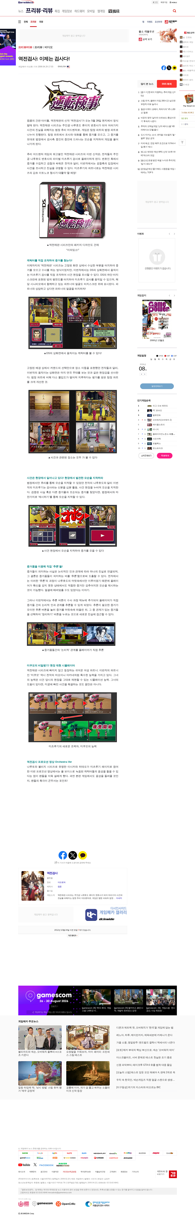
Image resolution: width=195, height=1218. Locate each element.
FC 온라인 (157, 410)
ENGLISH (62, 66)
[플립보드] (99, 1157)
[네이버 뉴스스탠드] (64, 1164)
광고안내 (44, 1172)
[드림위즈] (170, 1153)
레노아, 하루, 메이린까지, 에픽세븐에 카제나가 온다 (144, 1035)
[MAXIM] (142, 1153)
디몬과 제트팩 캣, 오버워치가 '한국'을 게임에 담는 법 (144, 1027)
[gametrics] (25, 1157)
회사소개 (21, 1172)
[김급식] (55, 1157)
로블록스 (157, 443)
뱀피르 (186, 47)
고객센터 (113, 1172)
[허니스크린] (70, 1157)
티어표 (186, 75)
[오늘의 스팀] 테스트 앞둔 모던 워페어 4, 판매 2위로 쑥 (145, 1072)
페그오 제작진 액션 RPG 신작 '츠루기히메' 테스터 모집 (158, 154)
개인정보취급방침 (69, 1172)
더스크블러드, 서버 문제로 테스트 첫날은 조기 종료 (144, 1057)
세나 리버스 (188, 51)
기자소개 (135, 1172)
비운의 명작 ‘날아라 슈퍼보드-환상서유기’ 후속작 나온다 (158, 119)
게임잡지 (141, 295)
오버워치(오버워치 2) (162, 420)
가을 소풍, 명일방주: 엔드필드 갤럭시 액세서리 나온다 (145, 1042)
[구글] (40, 1153)
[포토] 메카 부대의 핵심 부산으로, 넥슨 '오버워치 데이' (145, 1050)
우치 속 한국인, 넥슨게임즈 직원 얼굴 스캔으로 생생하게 (146, 1080)
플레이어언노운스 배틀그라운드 (167, 434)
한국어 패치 (188, 80)
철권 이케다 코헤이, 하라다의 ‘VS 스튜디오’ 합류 (159, 111)
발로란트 (157, 415)
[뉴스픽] (85, 1157)
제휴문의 (32, 1172)
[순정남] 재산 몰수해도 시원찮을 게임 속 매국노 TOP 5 (159, 171)
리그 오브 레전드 (160, 406)
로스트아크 (158, 448)
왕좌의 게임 (188, 42)
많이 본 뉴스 (147, 84)
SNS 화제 (167, 84)
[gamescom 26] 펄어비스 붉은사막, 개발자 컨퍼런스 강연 (128, 1009)
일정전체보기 (157, 386)
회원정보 (124, 1172)
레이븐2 (186, 56)
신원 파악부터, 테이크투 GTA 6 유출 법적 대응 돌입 (144, 1065)
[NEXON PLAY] (99, 1153)
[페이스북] (47, 1164)
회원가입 (164, 2)
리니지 (156, 429)
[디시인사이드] (128, 1157)
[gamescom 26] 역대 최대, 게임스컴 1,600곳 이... (96, 1009)
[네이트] (70, 1153)
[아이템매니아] (40, 1157)
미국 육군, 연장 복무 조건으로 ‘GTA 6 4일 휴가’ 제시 (158, 145)
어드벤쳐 (62, 882)
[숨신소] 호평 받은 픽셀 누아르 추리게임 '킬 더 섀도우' (159, 162)
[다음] (55, 1153)
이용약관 (55, 1172)
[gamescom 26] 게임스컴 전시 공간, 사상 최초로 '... (160, 1009)
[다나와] (113, 1153)
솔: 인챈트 (187, 37)
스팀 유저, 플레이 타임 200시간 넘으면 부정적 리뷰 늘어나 (158, 102)
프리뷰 (38, 47)
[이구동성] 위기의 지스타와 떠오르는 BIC (138, 1087)
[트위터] (36, 1164)
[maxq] (156, 1153)
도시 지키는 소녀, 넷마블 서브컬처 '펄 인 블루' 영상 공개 (159, 136)
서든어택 (157, 439)
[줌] (85, 1153)
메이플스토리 (159, 424)
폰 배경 (186, 84)
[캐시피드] (113, 1157)
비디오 (49, 47)
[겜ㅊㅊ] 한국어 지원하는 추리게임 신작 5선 (158, 94)
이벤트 (140, 233)
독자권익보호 (86, 1172)
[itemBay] (128, 1153)
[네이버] (25, 1153)
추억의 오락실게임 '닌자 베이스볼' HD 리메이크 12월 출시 (158, 128)
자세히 (119, 898)
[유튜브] (26, 1164)
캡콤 (60, 886)
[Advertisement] (73, 35)
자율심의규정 (100, 1172)
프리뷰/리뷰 (25, 47)
